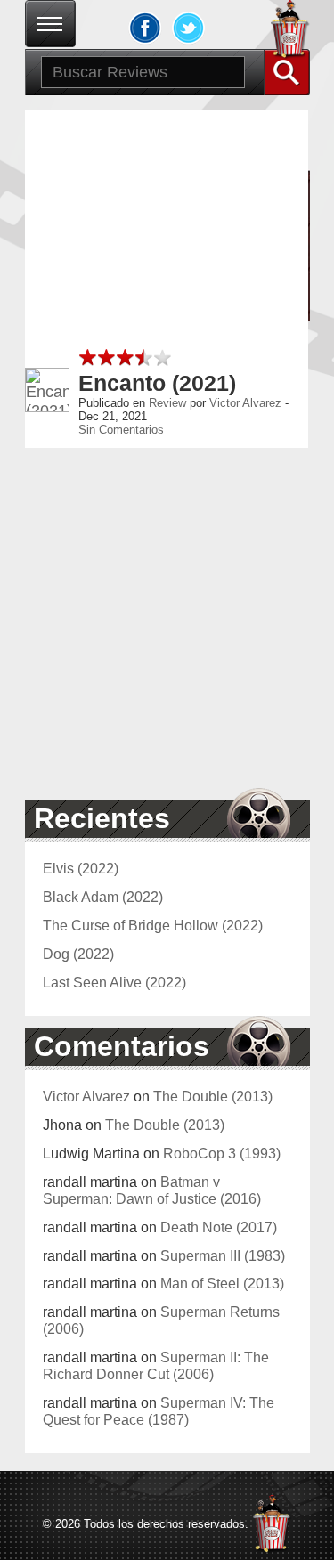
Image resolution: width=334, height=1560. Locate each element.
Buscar (287, 72)
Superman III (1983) (222, 1255)
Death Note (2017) (218, 1227)
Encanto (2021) (157, 382)
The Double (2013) (213, 1096)
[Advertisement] (167, 276)
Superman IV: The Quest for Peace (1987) (158, 1410)
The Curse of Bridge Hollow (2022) (153, 925)
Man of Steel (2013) (222, 1283)
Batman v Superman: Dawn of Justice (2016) (152, 1190)
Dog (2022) (78, 954)
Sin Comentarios (121, 429)
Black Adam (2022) (103, 897)
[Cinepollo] (290, 32)
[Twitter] (189, 28)
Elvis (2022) (80, 868)
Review (167, 403)
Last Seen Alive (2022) (114, 982)
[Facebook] (145, 28)
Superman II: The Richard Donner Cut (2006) (156, 1365)
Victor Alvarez (245, 403)
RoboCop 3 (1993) (222, 1153)
